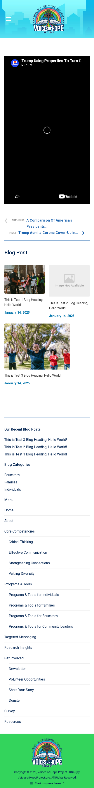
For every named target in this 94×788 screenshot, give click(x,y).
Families (10, 482)
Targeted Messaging (20, 637)
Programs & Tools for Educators (33, 616)
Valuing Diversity (22, 574)
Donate (14, 700)
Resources (12, 722)
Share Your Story (21, 690)
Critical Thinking (21, 542)
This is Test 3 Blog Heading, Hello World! (35, 440)
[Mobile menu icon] (8, 19)
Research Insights (18, 648)
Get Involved (14, 658)
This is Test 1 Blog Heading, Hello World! (35, 454)
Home (9, 510)
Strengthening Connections (29, 563)
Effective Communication (28, 552)
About (8, 521)
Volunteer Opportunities (27, 679)
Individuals (12, 489)
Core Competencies (19, 531)
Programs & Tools (18, 584)
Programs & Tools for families (32, 605)
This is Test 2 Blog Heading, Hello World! (35, 447)
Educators (12, 475)
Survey (9, 711)
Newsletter (17, 669)
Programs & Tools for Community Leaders (41, 626)
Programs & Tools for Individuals (34, 595)
